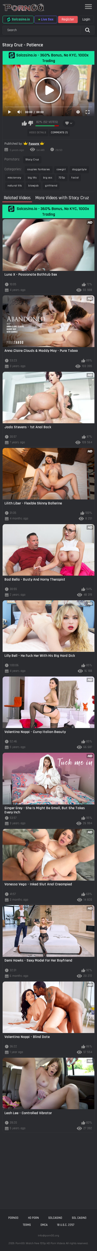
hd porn (33, 1218)
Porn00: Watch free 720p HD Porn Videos (40, 1243)
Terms (27, 1225)
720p (62, 177)
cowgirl (61, 169)
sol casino (79, 1218)
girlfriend (51, 185)
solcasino (55, 1218)
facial (75, 177)
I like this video (24, 123)
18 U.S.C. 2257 (65, 1225)
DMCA (44, 1225)
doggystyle (79, 169)
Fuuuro (34, 144)
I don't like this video (30, 123)
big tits (32, 177)
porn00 (13, 1218)
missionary (14, 177)
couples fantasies (38, 169)
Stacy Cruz (32, 159)
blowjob (33, 185)
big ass (47, 177)
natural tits (15, 185)
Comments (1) (59, 132)
